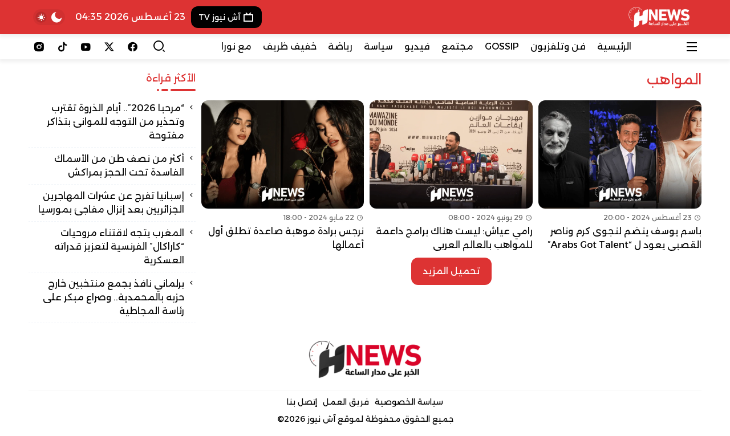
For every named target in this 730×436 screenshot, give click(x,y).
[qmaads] (365, 359)
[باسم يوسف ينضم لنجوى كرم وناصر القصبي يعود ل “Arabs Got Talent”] (619, 176)
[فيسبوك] (132, 46)
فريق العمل (346, 402)
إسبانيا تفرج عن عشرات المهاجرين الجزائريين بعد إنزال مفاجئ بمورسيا (111, 202)
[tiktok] (62, 46)
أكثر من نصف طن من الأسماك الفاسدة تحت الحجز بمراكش (119, 165)
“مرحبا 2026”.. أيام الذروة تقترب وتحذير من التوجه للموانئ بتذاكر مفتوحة (115, 122)
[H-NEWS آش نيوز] (659, 17)
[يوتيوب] (85, 46)
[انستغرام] (39, 46)
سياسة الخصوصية (409, 402)
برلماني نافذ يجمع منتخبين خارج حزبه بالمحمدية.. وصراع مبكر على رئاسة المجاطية (113, 297)
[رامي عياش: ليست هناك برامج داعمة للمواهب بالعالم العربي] (451, 176)
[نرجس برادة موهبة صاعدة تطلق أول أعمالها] (282, 176)
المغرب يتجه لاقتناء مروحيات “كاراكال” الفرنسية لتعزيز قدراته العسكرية (119, 246)
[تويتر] (109, 46)
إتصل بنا (302, 402)
